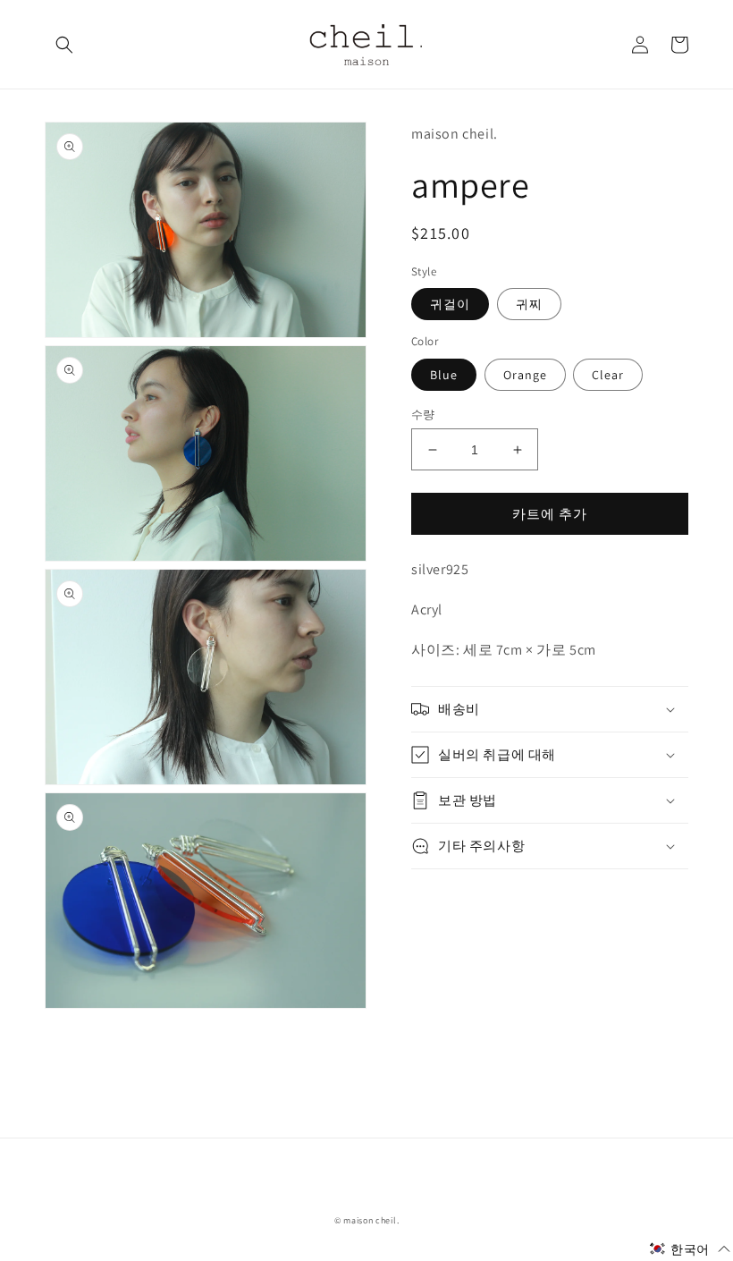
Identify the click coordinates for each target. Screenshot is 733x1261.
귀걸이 (450, 304)
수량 (423, 414)
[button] (64, 44)
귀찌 (529, 304)
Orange (525, 375)
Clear (608, 375)
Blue (444, 375)
